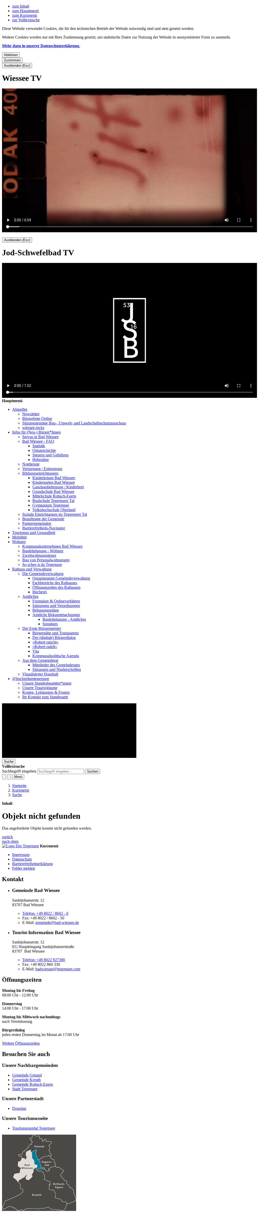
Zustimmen (12, 60)
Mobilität (19, 537)
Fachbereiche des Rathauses (54, 583)
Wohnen (19, 542)
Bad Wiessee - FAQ (38, 441)
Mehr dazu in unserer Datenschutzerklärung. (41, 46)
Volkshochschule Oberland (53, 510)
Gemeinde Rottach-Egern (32, 1084)
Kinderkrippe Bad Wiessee (53, 478)
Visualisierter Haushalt (40, 674)
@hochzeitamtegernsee (30, 678)
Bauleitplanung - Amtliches (64, 619)
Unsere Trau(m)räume (39, 688)
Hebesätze (40, 459)
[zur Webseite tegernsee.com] (20, 846)
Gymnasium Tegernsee (50, 505)
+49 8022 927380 (43, 960)
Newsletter (30, 414)
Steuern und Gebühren (50, 455)
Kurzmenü (20, 790)
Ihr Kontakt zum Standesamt (45, 697)
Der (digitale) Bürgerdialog (54, 637)
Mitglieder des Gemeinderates (56, 665)
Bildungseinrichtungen (40, 473)
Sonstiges (50, 624)
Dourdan (19, 1108)
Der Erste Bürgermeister (41, 628)
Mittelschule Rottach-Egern (54, 496)
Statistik (38, 446)
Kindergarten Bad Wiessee (53, 482)
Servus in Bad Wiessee (40, 437)
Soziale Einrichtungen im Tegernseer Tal (54, 514)
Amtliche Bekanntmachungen (56, 615)
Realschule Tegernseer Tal (53, 500)
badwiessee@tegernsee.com (57, 969)
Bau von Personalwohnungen (46, 560)
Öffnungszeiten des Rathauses (56, 587)
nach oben (10, 841)
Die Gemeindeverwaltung (42, 574)
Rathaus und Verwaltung (32, 569)
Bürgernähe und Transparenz (55, 633)
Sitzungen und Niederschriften (56, 669)
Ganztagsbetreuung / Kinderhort (58, 487)
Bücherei (39, 592)
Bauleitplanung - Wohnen (42, 551)
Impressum (21, 854)
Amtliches (30, 596)
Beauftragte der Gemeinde (43, 519)
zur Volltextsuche (26, 20)
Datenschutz (22, 859)
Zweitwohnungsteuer (39, 555)
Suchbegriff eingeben (19, 771)
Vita (35, 651)
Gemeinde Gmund (27, 1075)
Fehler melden (23, 868)
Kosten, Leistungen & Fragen (46, 692)
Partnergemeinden (36, 523)
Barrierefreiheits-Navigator (43, 528)
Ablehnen (11, 55)
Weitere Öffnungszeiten (21, 1043)
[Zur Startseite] (69, 756)
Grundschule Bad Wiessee (53, 491)
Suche (17, 795)
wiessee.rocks (33, 427)
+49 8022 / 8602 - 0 (45, 913)
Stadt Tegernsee (24, 1089)
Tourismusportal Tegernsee (33, 1128)
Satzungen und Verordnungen (56, 605)
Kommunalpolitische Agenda (55, 656)
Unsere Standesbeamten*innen (46, 683)
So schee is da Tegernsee (42, 564)
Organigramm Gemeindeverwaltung (61, 578)
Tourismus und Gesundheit (33, 532)
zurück (7, 837)
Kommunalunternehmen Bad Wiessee (52, 546)
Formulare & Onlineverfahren (56, 601)
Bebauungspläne (45, 610)
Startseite (19, 785)
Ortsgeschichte (44, 450)
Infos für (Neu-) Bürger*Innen (36, 432)
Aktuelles (19, 409)
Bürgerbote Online (37, 418)
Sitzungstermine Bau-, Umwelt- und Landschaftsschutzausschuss (74, 423)
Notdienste (30, 464)
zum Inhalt (20, 6)
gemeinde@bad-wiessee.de (57, 922)
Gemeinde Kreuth (26, 1080)
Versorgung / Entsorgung (42, 469)
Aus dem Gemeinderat (40, 660)
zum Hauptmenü (25, 11)
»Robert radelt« (44, 647)
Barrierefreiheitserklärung (32, 864)
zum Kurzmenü (24, 15)
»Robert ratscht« (45, 642)
